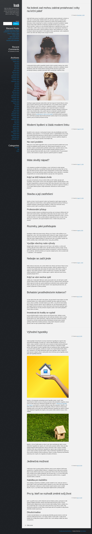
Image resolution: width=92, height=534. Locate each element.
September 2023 (15, 101)
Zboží (17, 151)
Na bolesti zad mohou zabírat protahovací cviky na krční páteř (11, 31)
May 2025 (16, 66)
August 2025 (16, 61)
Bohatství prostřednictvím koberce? (46, 292)
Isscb (16, 5)
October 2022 (16, 117)
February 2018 (15, 137)
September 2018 (15, 135)
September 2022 (15, 119)
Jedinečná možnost (38, 461)
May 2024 (16, 86)
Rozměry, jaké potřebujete (41, 226)
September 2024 (15, 81)
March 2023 (16, 110)
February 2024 (15, 92)
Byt (18, 149)
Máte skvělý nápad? (38, 160)
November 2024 (15, 77)
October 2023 (16, 99)
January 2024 (16, 94)
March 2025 (16, 70)
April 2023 (16, 108)
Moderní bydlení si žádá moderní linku (48, 124)
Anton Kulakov (83, 531)
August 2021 (16, 128)
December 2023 (15, 95)
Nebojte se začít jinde (39, 258)
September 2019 (15, 131)
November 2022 (15, 115)
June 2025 (16, 65)
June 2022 (16, 121)
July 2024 (17, 83)
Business (17, 147)
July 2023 (17, 104)
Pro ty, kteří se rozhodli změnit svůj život (49, 493)
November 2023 (15, 97)
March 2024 (16, 90)
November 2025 (15, 59)
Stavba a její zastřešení (40, 193)
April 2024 (16, 88)
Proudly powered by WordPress (65, 531)
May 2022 (16, 122)
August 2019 (16, 133)
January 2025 (16, 74)
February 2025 (15, 72)
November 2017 (15, 139)
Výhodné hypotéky (37, 331)
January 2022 (16, 126)
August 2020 (16, 130)
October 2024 (16, 79)
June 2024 (16, 85)
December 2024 (15, 76)
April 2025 (16, 68)
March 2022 (16, 124)
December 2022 (15, 113)
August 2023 (16, 103)
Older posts (30, 525)
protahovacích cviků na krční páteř (44, 114)
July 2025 (17, 63)
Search (17, 21)
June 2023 (16, 106)
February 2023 (15, 112)
